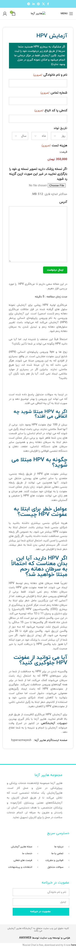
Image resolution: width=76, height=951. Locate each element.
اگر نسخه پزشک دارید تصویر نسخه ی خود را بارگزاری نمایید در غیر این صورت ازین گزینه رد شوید (38, 174)
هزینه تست (54, 145)
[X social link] (43, 3)
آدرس (63, 202)
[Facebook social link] (48, 3)
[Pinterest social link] (38, 3)
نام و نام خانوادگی (50, 75)
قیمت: (63, 152)
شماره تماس (53, 93)
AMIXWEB (25, 938)
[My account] (5, 14)
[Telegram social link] (28, 3)
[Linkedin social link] (33, 3)
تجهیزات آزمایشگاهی (54, 723)
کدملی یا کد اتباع (50, 110)
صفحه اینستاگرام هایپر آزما (50, 740)
